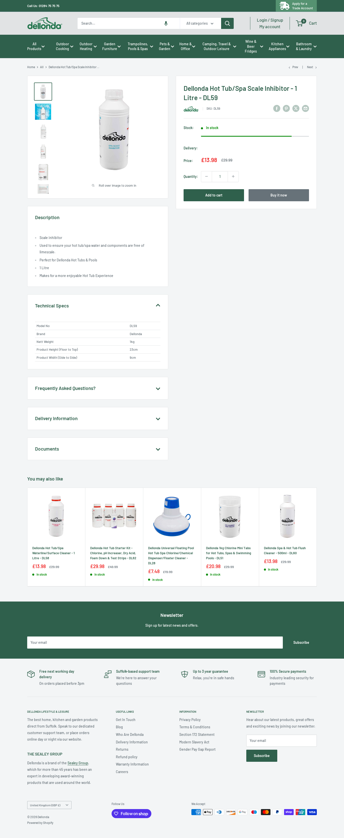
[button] (166, 23)
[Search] (227, 23)
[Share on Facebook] (276, 108)
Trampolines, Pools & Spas (138, 46)
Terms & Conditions (194, 727)
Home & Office (185, 46)
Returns (122, 749)
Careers (122, 772)
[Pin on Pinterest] (286, 108)
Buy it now (278, 195)
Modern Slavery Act (194, 742)
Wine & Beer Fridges (251, 46)
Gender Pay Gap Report (197, 749)
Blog (119, 727)
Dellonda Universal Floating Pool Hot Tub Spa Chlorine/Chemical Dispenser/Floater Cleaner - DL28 (171, 555)
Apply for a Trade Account (302, 6)
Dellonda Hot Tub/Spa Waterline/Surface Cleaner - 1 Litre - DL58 (53, 553)
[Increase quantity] (233, 176)
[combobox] (129, 23)
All (42, 67)
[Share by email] (305, 108)
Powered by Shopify (40, 822)
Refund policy (126, 757)
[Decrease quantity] (206, 176)
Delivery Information (132, 742)
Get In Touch (125, 719)
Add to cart (213, 195)
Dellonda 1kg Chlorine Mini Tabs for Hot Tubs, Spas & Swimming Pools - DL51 (228, 553)
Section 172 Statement (197, 734)
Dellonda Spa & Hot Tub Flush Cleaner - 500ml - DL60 (285, 550)
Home (31, 67)
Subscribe (301, 642)
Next (310, 67)
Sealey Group (77, 763)
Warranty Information (132, 764)
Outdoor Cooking (62, 46)
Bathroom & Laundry (304, 46)
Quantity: (191, 176)
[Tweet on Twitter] (295, 108)
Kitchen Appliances (277, 46)
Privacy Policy (190, 719)
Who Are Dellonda (130, 734)
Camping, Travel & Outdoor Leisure (216, 46)
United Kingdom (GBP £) (45, 805)
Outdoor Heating (86, 46)
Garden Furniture (109, 46)
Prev (295, 67)
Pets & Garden (164, 46)
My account (270, 23)
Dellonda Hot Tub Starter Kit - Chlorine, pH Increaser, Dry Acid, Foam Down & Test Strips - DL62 (113, 553)
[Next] (316, 537)
